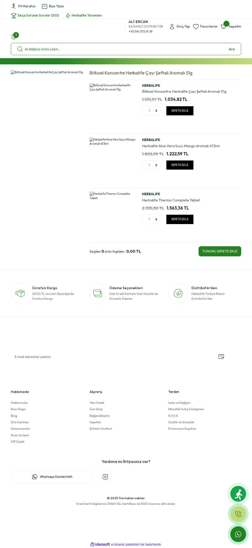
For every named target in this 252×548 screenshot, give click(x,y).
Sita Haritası (20, 422)
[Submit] (221, 356)
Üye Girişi (96, 409)
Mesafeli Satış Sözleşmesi (186, 409)
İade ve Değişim (179, 403)
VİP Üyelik (17, 441)
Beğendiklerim (100, 416)
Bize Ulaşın (18, 409)
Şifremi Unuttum (101, 428)
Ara (232, 49)
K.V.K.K (173, 416)
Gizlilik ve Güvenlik (181, 422)
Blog (14, 416)
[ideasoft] (100, 544)
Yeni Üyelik (97, 403)
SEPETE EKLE (180, 110)
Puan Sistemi (20, 435)
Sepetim (95, 422)
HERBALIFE (151, 86)
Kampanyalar (20, 428)
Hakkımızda (19, 403)
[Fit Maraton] (238, 494)
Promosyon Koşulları (182, 428)
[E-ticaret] (125, 544)
